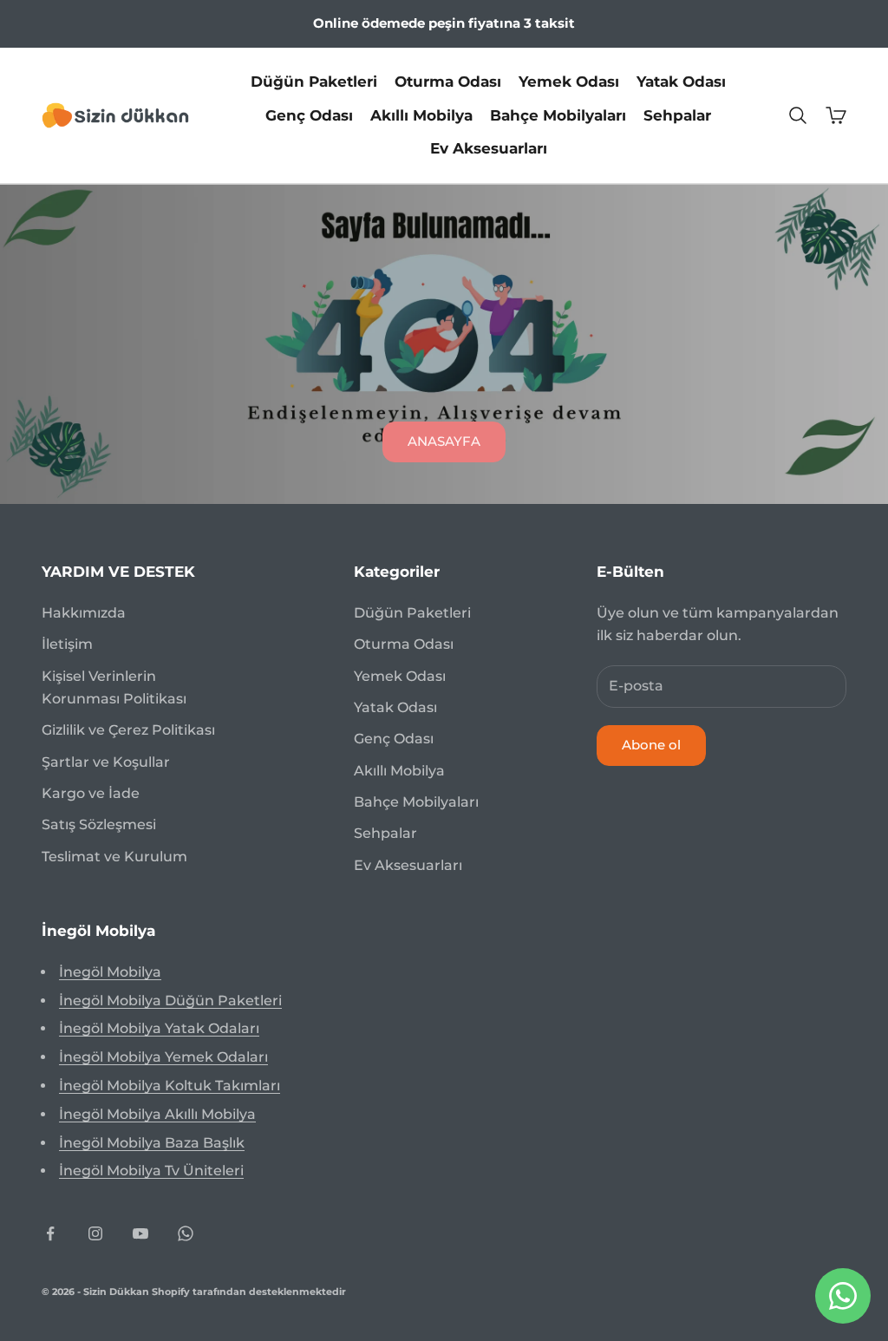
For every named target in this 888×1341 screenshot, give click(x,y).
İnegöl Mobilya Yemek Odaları (163, 1057)
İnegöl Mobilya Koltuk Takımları (169, 1085)
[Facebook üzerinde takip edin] (50, 1233)
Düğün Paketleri (314, 81)
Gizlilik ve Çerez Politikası (128, 730)
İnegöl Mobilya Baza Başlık (152, 1143)
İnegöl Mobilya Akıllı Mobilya (157, 1114)
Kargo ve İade (91, 793)
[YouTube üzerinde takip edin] (140, 1233)
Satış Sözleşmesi (99, 824)
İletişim (67, 644)
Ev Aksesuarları (488, 148)
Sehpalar (677, 115)
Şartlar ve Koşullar (106, 762)
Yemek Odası (569, 81)
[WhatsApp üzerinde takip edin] (185, 1233)
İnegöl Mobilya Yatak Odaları (159, 1028)
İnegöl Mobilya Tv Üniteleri (151, 1170)
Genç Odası (309, 115)
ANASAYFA (444, 441)
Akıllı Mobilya (421, 115)
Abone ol (651, 744)
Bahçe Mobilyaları (558, 115)
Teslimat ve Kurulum (114, 856)
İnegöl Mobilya (110, 972)
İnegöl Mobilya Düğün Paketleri (170, 1000)
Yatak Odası (681, 81)
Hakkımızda (84, 613)
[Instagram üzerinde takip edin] (95, 1233)
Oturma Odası (448, 81)
